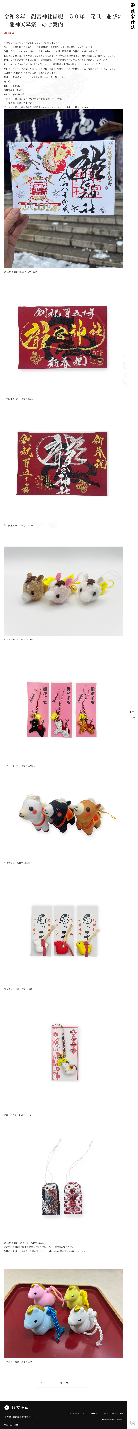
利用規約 (94, 1413)
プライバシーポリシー (76, 1413)
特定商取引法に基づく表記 (113, 1413)
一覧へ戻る (63, 1382)
